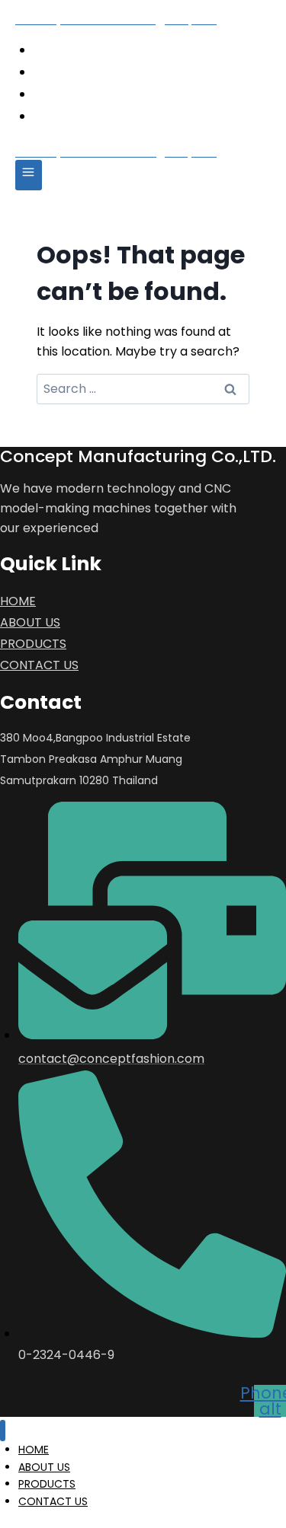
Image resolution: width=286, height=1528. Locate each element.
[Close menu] (2, 1431)
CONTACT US (105, 115)
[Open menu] (28, 175)
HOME (80, 49)
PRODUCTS (97, 93)
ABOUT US (94, 71)
